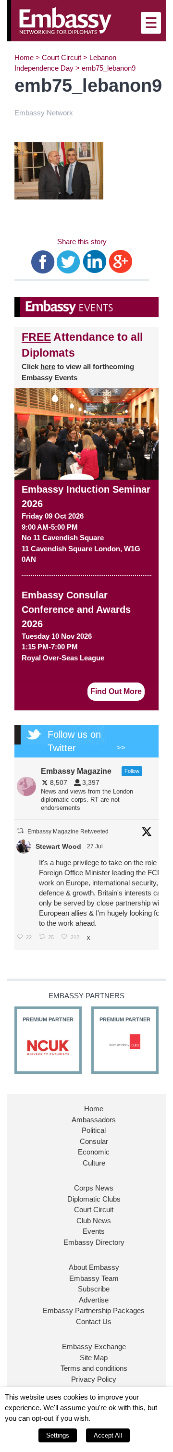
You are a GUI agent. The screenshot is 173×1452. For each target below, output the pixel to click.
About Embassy (94, 1267)
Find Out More (116, 691)
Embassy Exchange (94, 1346)
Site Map (94, 1357)
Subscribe (94, 1289)
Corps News (93, 1188)
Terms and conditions (94, 1368)
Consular (94, 1141)
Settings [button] (57, 1435)
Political (94, 1130)
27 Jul (95, 846)
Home (24, 57)
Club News (93, 1220)
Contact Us (93, 1321)
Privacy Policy (93, 1379)
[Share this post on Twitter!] (68, 261)
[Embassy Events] (86, 307)
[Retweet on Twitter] (20, 830)
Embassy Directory (93, 1242)
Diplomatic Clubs (94, 1199)
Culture (94, 1163)
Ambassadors (94, 1120)
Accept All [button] (108, 1435)
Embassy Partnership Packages (94, 1310)
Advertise (94, 1300)
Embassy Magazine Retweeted (68, 831)
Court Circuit (61, 57)
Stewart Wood (58, 846)
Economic (94, 1152)
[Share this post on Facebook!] (43, 261)
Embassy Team (94, 1278)
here (47, 366)
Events (94, 1231)
